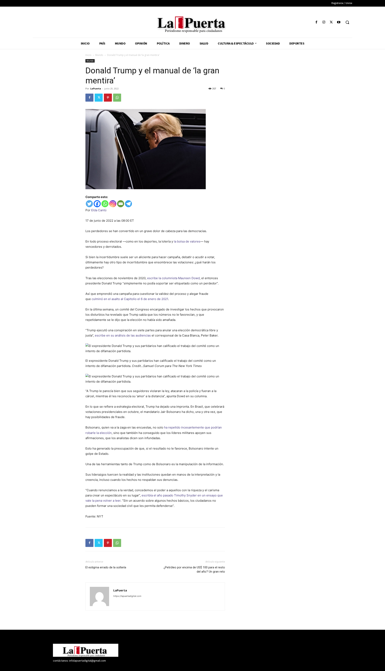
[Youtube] (338, 22)
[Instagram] (323, 22)
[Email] (120, 203)
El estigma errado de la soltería (105, 567)
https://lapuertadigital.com (127, 596)
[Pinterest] (108, 98)
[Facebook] (316, 22)
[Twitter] (331, 22)
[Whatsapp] (104, 203)
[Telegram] (128, 203)
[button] (347, 22)
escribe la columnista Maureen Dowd (173, 278)
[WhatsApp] (117, 98)
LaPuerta (95, 88)
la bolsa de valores (187, 241)
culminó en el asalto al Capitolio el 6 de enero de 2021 (130, 299)
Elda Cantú (98, 210)
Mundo (99, 55)
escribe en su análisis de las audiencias (123, 335)
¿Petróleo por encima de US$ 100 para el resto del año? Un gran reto (194, 569)
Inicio (88, 55)
